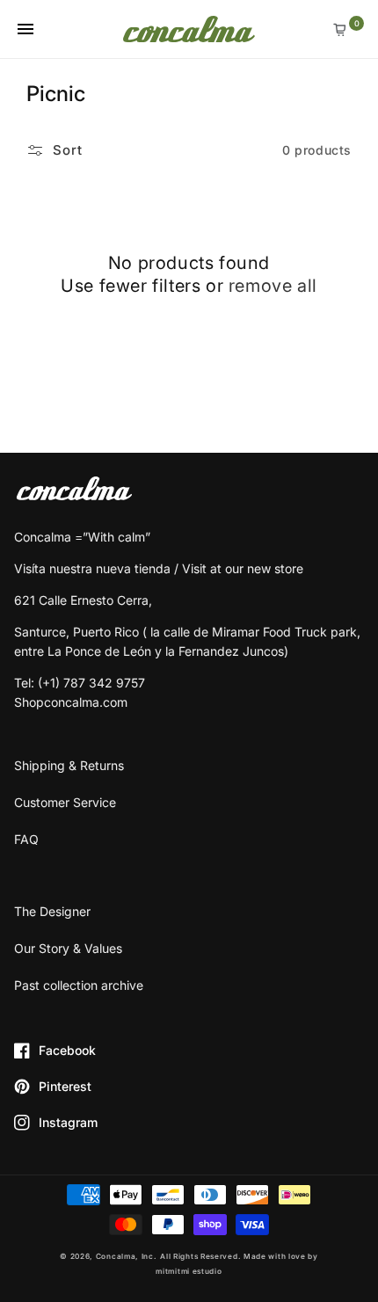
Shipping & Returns (69, 765)
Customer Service (65, 802)
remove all (273, 285)
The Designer (52, 911)
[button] (25, 28)
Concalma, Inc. (126, 1256)
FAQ (26, 839)
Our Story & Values (68, 948)
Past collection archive (78, 985)
